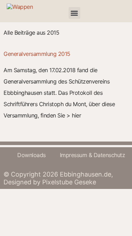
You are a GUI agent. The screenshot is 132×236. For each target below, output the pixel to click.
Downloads (31, 155)
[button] (74, 13)
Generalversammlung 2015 (37, 53)
